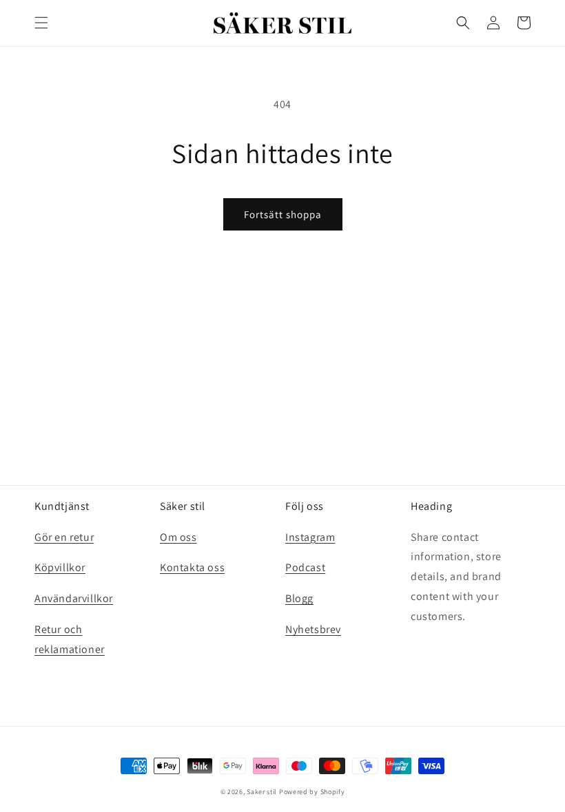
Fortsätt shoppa (283, 214)
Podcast (305, 567)
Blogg (299, 598)
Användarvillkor (73, 598)
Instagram (310, 537)
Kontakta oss (192, 567)
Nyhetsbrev (313, 629)
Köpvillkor (59, 567)
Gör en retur (64, 537)
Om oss (178, 537)
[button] (41, 23)
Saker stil (262, 791)
